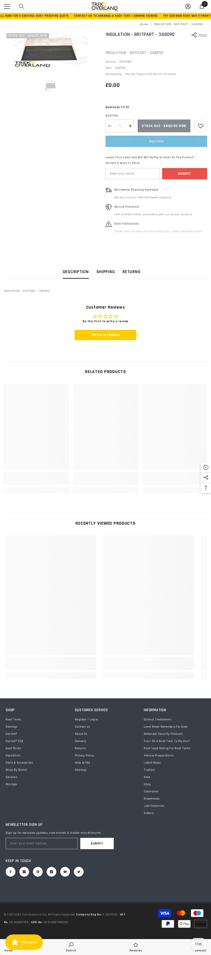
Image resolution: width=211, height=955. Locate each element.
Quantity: (112, 115)
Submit (184, 173)
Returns (131, 272)
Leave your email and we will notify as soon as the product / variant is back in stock (151, 160)
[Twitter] (79, 872)
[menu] (7, 6)
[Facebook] (10, 872)
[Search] (22, 6)
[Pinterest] (38, 872)
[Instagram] (24, 872)
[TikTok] (51, 872)
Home (144, 24)
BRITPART (125, 62)
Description (76, 272)
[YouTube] (65, 872)
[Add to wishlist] (200, 125)
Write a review (106, 335)
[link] (36, 482)
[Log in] (187, 6)
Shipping (105, 272)
